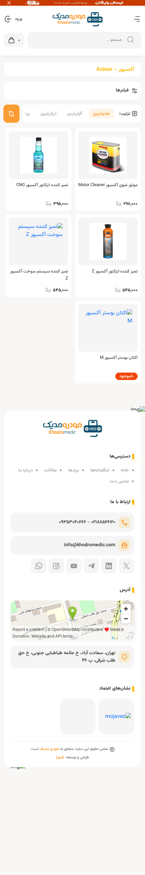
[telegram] (91, 565)
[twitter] (126, 565)
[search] (129, 40)
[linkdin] (109, 565)
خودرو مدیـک (49, 749)
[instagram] (56, 565)
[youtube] (74, 565)
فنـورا (60, 757)
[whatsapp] (39, 565)
